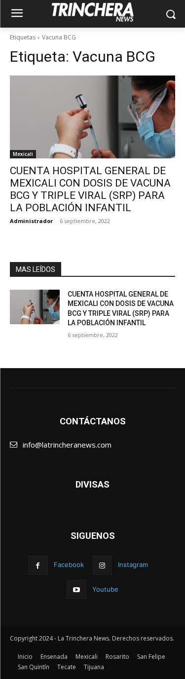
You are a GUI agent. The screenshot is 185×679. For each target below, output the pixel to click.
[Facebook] (37, 565)
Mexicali (23, 154)
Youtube (105, 589)
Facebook (69, 564)
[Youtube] (76, 589)
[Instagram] (102, 565)
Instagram (133, 564)
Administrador (31, 221)
